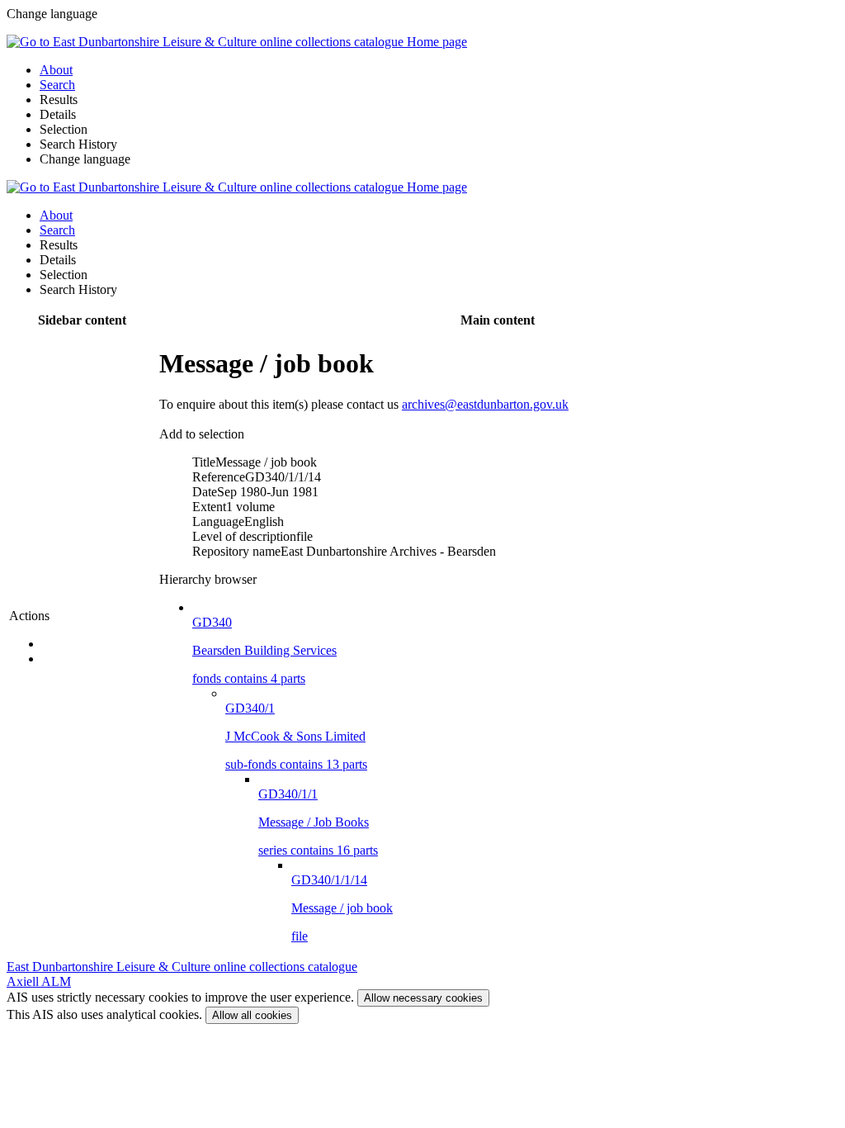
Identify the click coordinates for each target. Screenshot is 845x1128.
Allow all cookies (252, 1015)
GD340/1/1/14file (342, 908)
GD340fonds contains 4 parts (264, 650)
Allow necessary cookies (423, 998)
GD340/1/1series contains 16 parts (318, 822)
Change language (85, 159)
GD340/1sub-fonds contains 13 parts (296, 736)
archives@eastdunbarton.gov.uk (485, 404)
